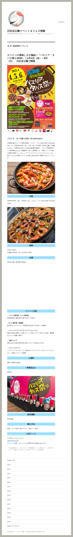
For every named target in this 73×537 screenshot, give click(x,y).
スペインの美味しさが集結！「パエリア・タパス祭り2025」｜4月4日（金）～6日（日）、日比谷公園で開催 (31, 58)
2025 (9, 521)
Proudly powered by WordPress (34, 531)
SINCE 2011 (11, 460)
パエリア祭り (27, 449)
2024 (9, 517)
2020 (9, 500)
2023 (9, 513)
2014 (9, 473)
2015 (8, 478)
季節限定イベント (34, 448)
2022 (9, 508)
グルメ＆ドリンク (24, 448)
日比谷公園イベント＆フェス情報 (26, 30)
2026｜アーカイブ (13, 526)
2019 (8, 495)
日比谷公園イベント (14, 448)
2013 (8, 469)
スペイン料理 (13, 449)
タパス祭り (20, 449)
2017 (8, 486)
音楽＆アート (42, 448)
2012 (8, 465)
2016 (8, 482)
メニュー (61, 22)
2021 (8, 504)
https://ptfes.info (12, 440)
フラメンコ (34, 449)
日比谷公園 (40, 449)
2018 (8, 491)
